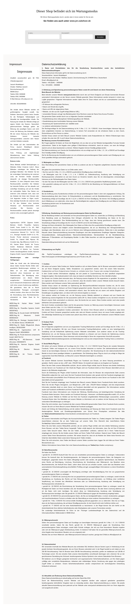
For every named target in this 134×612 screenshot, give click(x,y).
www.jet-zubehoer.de (80, 21)
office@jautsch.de (27, 99)
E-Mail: (30, 33)
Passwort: (66, 33)
